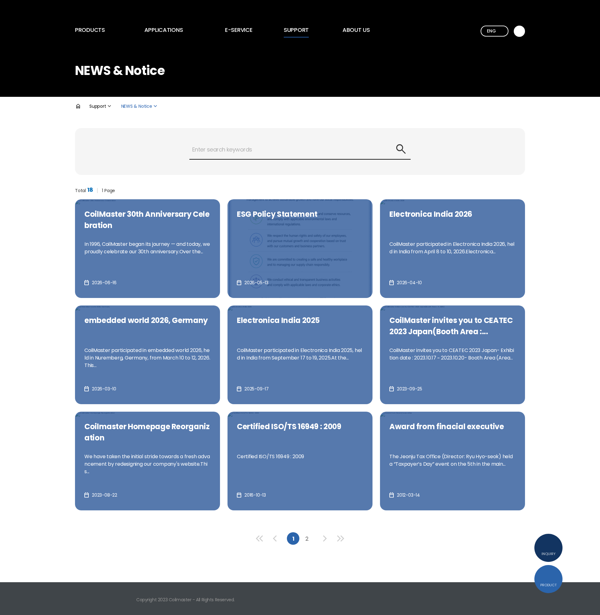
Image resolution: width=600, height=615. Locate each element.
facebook (522, 598)
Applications (163, 30)
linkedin (487, 598)
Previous (275, 538)
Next (325, 538)
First (259, 538)
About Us (356, 30)
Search (401, 149)
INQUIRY (549, 553)
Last (340, 538)
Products (90, 30)
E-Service (238, 30)
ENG (491, 31)
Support (296, 30)
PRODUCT (548, 585)
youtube (504, 598)
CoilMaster (103, 12)
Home (82, 106)
